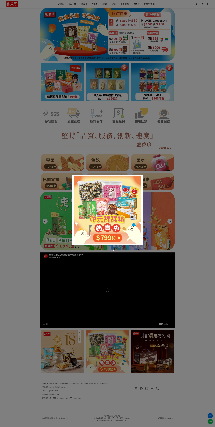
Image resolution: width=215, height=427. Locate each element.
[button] (140, 177)
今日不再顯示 (109, 250)
